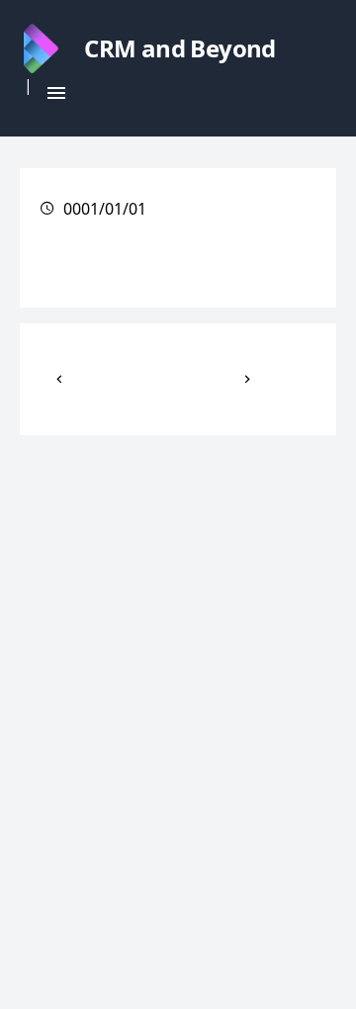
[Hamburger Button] (56, 93)
